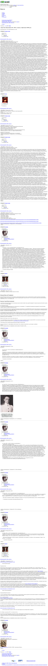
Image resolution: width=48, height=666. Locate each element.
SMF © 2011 (9, 663)
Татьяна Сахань (7, 31)
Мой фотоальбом (7, 238)
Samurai (17, 21)
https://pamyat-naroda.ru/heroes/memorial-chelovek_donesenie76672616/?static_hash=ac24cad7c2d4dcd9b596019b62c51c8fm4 (19, 219)
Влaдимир (6, 328)
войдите (14, 5)
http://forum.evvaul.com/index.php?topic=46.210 (21, 320)
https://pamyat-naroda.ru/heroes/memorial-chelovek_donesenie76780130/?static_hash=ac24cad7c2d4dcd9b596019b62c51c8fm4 (19, 221)
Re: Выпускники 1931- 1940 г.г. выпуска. (6, 108)
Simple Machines (14, 663)
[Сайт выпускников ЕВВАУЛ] (9, 340)
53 (5, 25)
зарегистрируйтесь (20, 5)
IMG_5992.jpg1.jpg (5, 647)
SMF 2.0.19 (4, 663)
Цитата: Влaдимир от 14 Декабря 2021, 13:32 (7, 588)
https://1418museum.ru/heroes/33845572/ (31, 583)
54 (6, 25)
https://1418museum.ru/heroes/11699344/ (6, 597)
